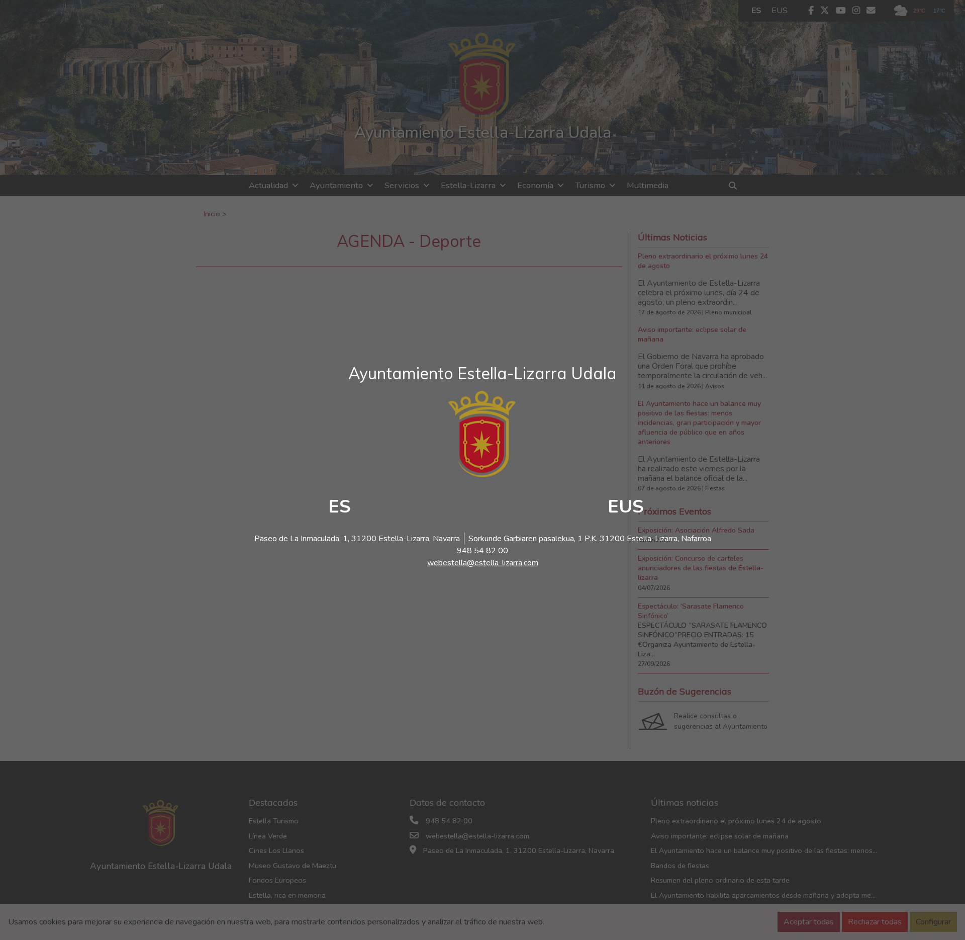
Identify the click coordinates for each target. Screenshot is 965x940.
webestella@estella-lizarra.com (482, 562)
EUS (626, 506)
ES (339, 506)
